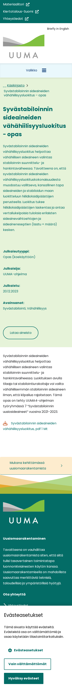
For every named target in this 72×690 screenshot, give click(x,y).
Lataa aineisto (24, 334)
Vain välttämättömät (27, 664)
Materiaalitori (16, 4)
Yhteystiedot (16, 19)
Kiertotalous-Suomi (21, 11)
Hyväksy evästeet (23, 678)
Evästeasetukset (28, 650)
